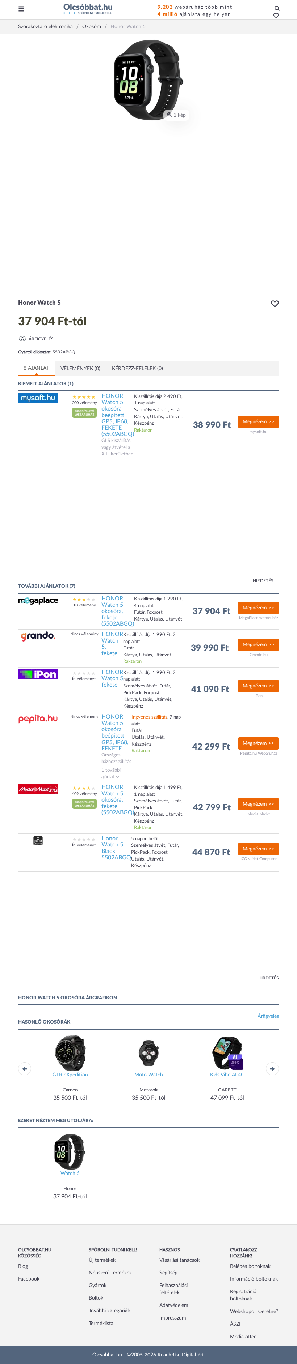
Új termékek (102, 1260)
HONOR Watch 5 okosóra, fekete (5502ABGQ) (117, 611)
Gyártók (97, 1285)
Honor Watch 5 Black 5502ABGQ (116, 848)
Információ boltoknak (254, 1279)
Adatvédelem (173, 1305)
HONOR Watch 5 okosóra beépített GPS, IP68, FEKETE (115, 732)
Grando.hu (259, 655)
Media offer (243, 1336)
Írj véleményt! (84, 679)
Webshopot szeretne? (254, 1311)
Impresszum (172, 1318)
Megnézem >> (258, 421)
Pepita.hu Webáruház (258, 753)
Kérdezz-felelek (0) (137, 368)
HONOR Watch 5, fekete (112, 643)
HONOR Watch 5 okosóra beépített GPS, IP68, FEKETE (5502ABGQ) (117, 415)
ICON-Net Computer (258, 859)
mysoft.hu (258, 432)
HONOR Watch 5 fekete (112, 678)
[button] (274, 16)
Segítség (168, 1272)
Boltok (96, 1298)
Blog (23, 1266)
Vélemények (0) (80, 368)
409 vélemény (84, 794)
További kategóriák (109, 1310)
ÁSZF (236, 1324)
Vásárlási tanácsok (179, 1260)
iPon (259, 696)
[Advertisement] (89, 525)
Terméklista (101, 1323)
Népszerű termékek (110, 1272)
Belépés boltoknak (250, 1266)
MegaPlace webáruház (258, 618)
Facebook (28, 1279)
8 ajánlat (36, 368)
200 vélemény (84, 403)
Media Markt (258, 814)
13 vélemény (84, 605)
